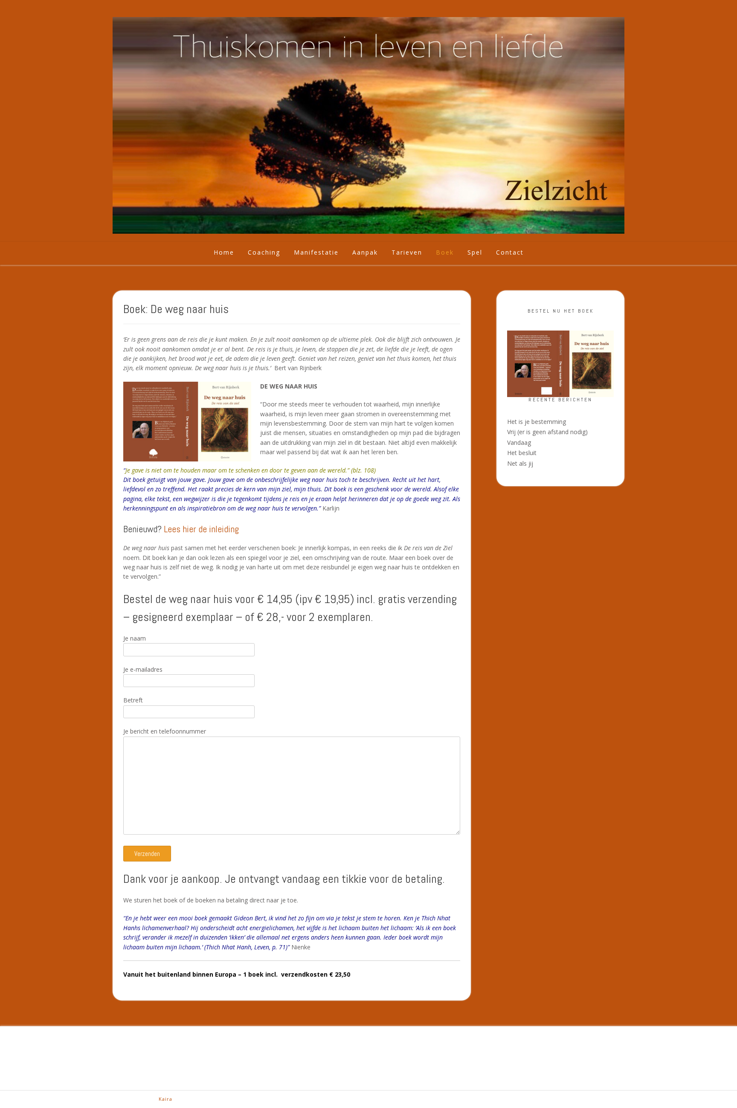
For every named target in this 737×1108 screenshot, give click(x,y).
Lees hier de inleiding (201, 529)
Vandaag (519, 442)
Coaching (264, 252)
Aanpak (365, 252)
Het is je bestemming (536, 422)
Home (224, 252)
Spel (474, 252)
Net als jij (520, 463)
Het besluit (522, 453)
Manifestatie (316, 252)
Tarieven (407, 252)
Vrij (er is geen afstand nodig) (547, 432)
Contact (510, 252)
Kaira (165, 1099)
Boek (445, 252)
